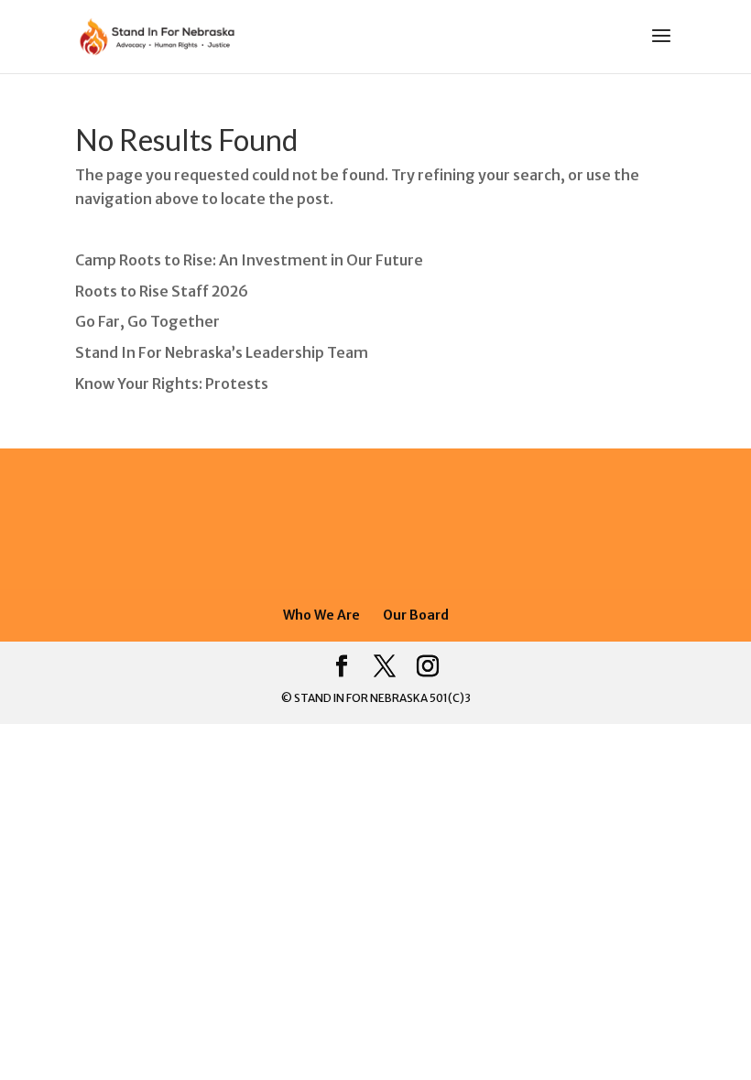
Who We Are (321, 615)
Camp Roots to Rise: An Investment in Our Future (249, 260)
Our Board (416, 615)
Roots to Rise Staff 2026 (161, 291)
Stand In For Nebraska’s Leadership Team (221, 352)
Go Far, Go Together (147, 321)
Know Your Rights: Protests (171, 383)
